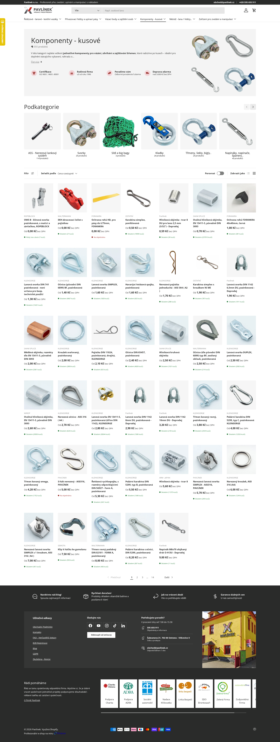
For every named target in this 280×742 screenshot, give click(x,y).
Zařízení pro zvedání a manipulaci (216, 19)
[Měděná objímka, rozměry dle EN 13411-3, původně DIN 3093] (38, 330)
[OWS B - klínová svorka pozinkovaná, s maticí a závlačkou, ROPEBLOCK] (38, 197)
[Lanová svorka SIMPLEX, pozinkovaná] (106, 262)
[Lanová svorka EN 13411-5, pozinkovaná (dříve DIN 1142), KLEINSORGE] (106, 395)
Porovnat (210, 173)
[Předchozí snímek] (247, 107)
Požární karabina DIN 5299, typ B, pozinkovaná (139, 483)
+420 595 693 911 (247, 2)
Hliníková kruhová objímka (169, 354)
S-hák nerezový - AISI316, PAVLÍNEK (71, 483)
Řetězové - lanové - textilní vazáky (41, 19)
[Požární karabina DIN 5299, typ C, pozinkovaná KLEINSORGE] (241, 395)
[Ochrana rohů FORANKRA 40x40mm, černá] (241, 197)
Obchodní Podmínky (42, 626)
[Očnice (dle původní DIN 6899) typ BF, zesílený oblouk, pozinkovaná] (207, 330)
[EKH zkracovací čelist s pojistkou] (72, 197)
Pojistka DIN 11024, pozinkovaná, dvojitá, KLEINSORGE (103, 355)
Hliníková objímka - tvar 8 (173, 481)
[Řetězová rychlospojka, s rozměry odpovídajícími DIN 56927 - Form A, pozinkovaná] (106, 459)
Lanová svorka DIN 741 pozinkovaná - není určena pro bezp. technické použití (36, 289)
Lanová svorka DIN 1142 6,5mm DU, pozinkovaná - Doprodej (241, 287)
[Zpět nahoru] (217, 731)
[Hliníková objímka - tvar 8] (173, 459)
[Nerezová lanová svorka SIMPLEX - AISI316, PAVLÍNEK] (207, 459)
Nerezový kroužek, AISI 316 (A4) (239, 483)
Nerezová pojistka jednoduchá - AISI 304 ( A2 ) (173, 287)
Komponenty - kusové (151, 19)
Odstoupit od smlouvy (101, 635)
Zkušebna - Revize (41, 659)
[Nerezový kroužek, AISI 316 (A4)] (241, 459)
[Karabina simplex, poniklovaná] (140, 197)
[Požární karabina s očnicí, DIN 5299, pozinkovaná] (140, 527)
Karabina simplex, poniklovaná (135, 221)
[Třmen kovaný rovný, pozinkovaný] (207, 395)
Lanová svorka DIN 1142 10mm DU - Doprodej (172, 418)
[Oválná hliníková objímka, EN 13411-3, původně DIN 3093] (207, 197)
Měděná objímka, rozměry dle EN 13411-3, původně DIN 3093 (38, 355)
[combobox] (147, 10)
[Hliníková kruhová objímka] (173, 330)
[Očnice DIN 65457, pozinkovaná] (140, 330)
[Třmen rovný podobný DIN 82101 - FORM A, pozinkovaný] (106, 527)
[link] (113, 577)
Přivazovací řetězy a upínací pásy (81, 19)
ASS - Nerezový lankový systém (42, 154)
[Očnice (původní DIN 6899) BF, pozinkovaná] (72, 262)
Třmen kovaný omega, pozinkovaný (36, 483)
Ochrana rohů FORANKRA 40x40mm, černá (241, 221)
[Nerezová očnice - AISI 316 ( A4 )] (72, 395)
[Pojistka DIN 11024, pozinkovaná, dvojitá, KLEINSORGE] (106, 330)
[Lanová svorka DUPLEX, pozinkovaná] (241, 330)
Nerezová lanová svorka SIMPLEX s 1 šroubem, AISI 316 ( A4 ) (38, 552)
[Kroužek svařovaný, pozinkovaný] (72, 330)
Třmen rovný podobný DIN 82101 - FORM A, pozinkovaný (104, 552)
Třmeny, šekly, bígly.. (198, 153)
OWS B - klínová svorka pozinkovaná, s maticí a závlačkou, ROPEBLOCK (37, 223)
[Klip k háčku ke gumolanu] (72, 527)
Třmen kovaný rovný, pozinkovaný (205, 418)
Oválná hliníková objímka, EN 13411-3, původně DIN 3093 (207, 223)
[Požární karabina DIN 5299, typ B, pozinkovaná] (140, 459)
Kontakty (37, 632)
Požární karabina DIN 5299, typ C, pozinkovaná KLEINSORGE (240, 420)
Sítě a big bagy (120, 153)
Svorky (81, 153)
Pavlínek (36, 729)
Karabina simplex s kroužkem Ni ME (203, 286)
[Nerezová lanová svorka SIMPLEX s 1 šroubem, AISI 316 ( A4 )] (38, 527)
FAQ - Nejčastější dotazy (44, 637)
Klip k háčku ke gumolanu (72, 549)
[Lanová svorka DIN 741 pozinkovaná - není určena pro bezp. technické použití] (38, 262)
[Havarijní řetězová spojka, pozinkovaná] (140, 262)
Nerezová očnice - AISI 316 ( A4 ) (72, 418)
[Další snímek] (253, 107)
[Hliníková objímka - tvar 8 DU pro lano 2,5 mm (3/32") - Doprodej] (173, 197)
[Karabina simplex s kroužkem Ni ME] (207, 262)
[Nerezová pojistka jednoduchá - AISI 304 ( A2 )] (173, 262)
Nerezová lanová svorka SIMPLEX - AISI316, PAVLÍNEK (206, 484)
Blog (35, 648)
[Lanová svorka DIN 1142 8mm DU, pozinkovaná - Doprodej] (140, 395)
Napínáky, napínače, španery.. (237, 154)
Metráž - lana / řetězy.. (180, 19)
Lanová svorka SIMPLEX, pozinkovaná (105, 286)
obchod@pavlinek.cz (224, 2)
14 (152, 577)
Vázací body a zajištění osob (119, 19)
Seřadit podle (48, 173)
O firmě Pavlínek (32, 700)
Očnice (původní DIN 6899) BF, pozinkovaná (70, 286)
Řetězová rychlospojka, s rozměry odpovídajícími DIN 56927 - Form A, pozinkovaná (105, 486)
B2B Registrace (40, 643)
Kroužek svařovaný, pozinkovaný (68, 354)
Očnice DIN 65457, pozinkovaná (135, 354)
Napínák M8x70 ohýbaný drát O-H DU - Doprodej (173, 551)
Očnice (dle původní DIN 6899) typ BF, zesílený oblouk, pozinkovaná (206, 355)
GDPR (35, 653)
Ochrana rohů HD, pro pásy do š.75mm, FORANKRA (104, 223)
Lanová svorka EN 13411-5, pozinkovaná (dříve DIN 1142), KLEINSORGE (106, 420)
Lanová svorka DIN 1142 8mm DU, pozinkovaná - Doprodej (138, 420)
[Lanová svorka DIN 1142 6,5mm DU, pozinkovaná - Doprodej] (241, 262)
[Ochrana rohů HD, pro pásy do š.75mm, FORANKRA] (106, 197)
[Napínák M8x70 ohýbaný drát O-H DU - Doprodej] (173, 527)
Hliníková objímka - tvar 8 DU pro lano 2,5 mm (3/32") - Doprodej (173, 223)
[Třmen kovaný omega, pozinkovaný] (38, 459)
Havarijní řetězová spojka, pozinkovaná (139, 286)
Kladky (159, 153)
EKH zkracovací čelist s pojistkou (70, 221)
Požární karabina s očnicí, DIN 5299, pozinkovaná (139, 551)
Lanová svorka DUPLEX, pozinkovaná (239, 354)
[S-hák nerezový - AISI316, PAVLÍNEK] (72, 459)
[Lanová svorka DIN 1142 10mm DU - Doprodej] (173, 395)
